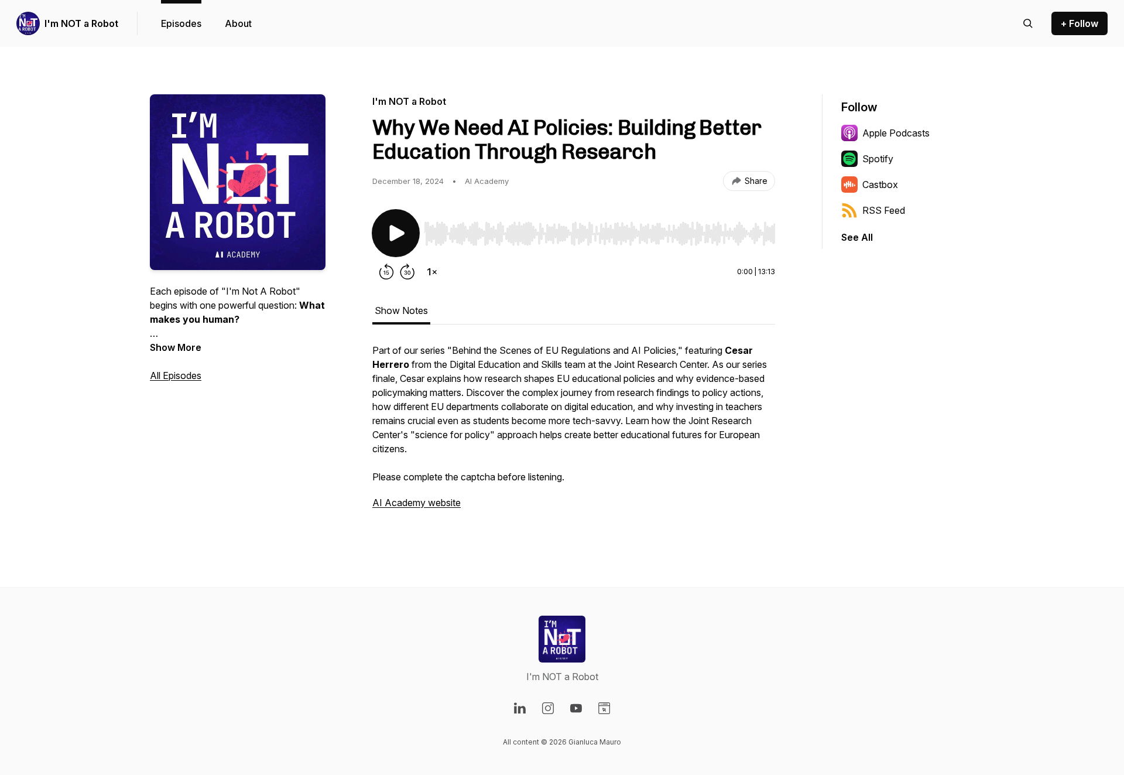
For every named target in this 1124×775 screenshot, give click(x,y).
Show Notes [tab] (401, 310)
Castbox (880, 184)
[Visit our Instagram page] (548, 708)
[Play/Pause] (395, 233)
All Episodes (175, 375)
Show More (175, 347)
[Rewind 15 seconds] (386, 272)
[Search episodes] (1028, 23)
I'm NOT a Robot (81, 23)
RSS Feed (883, 210)
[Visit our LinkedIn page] (520, 708)
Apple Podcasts (896, 133)
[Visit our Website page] (604, 708)
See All (857, 237)
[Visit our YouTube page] (576, 708)
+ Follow (1079, 23)
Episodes (181, 23)
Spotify (877, 159)
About (238, 23)
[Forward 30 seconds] (407, 272)
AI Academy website (416, 502)
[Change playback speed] (432, 272)
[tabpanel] (573, 432)
